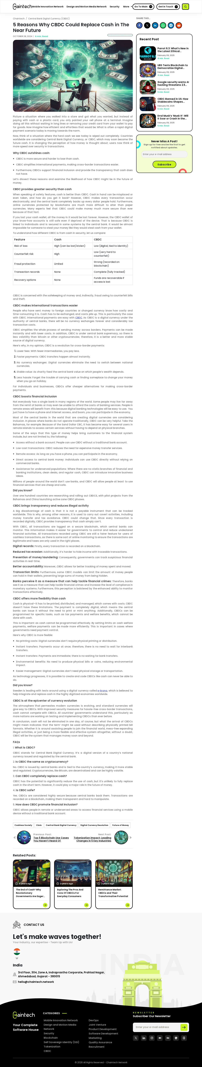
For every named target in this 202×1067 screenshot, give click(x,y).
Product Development (103, 1029)
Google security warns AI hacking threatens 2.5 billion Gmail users (173, 84)
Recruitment (96, 1047)
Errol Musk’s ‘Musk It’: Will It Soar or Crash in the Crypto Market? (172, 118)
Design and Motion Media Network (87, 6)
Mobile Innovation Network (47, 6)
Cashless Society (23, 825)
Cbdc (39, 825)
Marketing (95, 1038)
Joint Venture (97, 1025)
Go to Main (141, 6)
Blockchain (51, 1038)
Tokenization (52, 1046)
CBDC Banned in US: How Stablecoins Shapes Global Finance (172, 101)
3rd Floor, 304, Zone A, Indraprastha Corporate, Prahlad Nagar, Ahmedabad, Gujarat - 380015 (61, 974)
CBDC (78, 317)
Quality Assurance (100, 1042)
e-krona (102, 690)
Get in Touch (165, 6)
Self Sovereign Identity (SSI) (61, 1042)
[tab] (17, 955)
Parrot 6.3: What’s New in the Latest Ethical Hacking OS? (173, 51)
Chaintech (19, 18)
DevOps (94, 1020)
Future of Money (120, 825)
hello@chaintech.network (36, 982)
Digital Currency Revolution (94, 825)
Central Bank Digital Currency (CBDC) (49, 18)
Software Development (103, 1033)
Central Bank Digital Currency (61, 825)
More (126, 6)
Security (114, 6)
